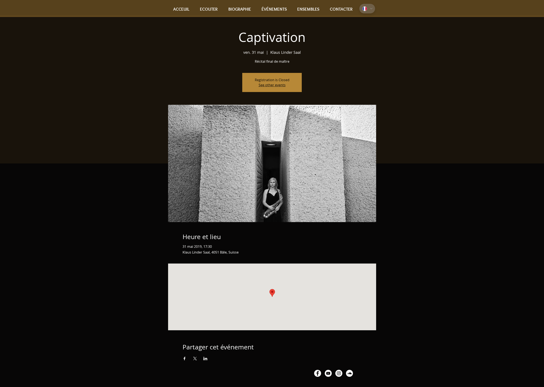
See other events (272, 85)
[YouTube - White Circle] (328, 373)
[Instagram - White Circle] (338, 373)
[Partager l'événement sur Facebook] (185, 358)
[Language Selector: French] (367, 8)
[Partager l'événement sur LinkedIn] (205, 358)
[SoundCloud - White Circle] (349, 373)
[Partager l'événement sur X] (195, 358)
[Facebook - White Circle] (317, 373)
